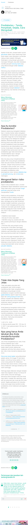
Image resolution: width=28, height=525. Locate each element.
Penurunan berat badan (8, 356)
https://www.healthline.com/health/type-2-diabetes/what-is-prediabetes (15, 424)
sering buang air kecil (13, 296)
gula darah (4, 54)
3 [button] (12, 507)
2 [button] (10, 507)
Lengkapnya (14, 429)
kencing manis (16, 64)
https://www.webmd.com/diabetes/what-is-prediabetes (16, 411)
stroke (18, 174)
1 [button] (8, 507)
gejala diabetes (5, 295)
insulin (12, 192)
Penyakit (3, 2)
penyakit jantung (8, 174)
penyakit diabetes (6, 246)
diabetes (16, 88)
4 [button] (14, 507)
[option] (14, 491)
